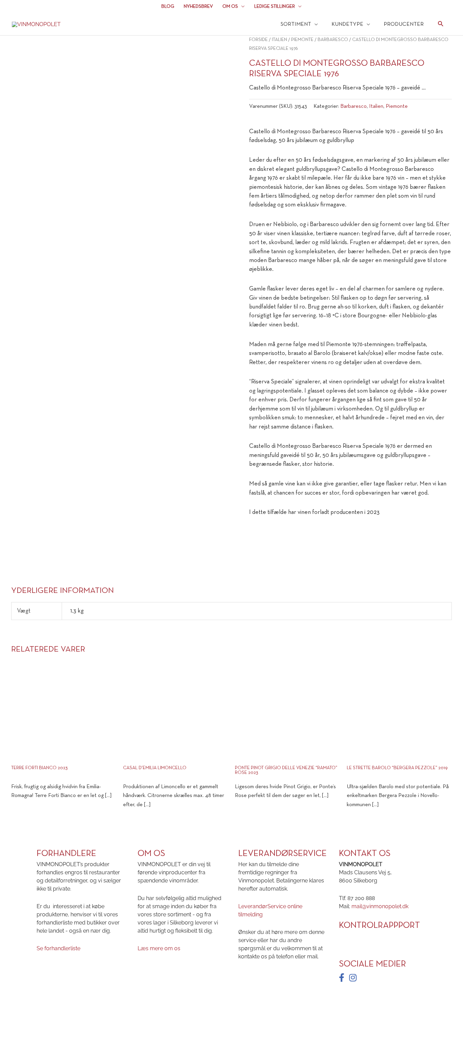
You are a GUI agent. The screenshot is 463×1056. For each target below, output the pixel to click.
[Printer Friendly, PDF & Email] (268, 532)
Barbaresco (333, 40)
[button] (440, 25)
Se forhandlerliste (58, 948)
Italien (279, 40)
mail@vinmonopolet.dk (379, 906)
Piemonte (302, 40)
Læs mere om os (159, 948)
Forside (258, 40)
